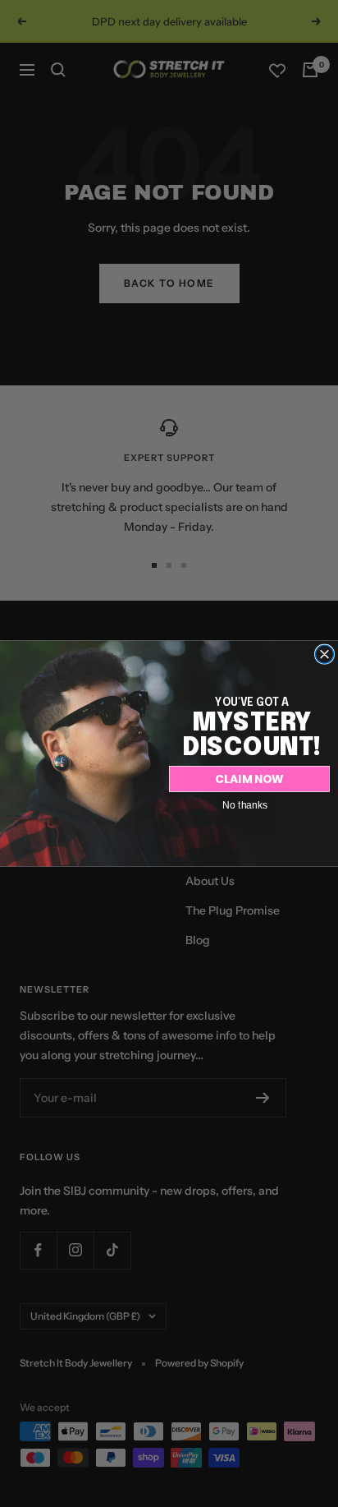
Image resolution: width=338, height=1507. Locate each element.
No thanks (245, 804)
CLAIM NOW (249, 778)
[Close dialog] (325, 654)
